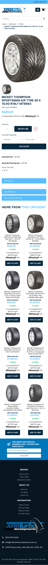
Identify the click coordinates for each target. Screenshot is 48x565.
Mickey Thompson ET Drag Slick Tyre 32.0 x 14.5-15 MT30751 (12, 350)
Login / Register (40, 2)
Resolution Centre (24, 480)
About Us (24, 489)
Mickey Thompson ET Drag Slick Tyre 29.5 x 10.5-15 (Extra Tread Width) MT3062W (12, 294)
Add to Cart (12, 263)
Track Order (24, 477)
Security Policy (24, 513)
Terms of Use (24, 505)
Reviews (7, 198)
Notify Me (23, 129)
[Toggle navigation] (37, 10)
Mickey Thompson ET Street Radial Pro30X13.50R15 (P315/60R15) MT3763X (12, 407)
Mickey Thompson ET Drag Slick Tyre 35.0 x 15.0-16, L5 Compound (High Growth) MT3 (35, 351)
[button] (36, 129)
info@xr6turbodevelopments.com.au (21, 542)
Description (8, 181)
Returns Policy (24, 511)
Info (37, 116)
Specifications (9, 192)
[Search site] (44, 19)
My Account (24, 474)
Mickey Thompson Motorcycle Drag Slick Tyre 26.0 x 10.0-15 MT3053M (12, 238)
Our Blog (24, 492)
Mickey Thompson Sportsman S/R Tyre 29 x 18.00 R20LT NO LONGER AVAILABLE (35, 294)
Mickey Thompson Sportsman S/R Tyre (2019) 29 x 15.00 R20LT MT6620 (35, 238)
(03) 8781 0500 (12, 537)
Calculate (24, 146)
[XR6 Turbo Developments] (14, 10)
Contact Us (24, 495)
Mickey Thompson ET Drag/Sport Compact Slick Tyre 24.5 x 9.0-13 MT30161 (35, 407)
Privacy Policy (24, 508)
